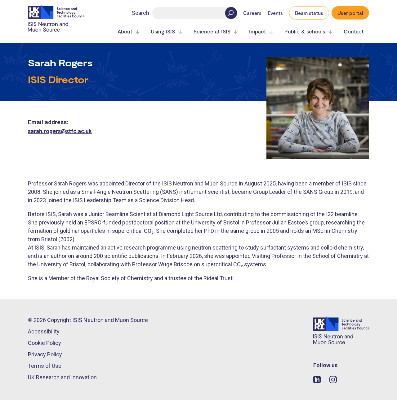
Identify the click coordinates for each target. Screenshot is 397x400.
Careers (252, 13)
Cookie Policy (44, 343)
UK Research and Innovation (62, 377)
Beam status (309, 13)
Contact (354, 31)
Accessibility (44, 331)
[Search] (231, 13)
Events (275, 13)
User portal (350, 13)
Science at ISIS (212, 31)
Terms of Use (44, 366)
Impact (257, 31)
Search (140, 13)
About (125, 31)
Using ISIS (163, 31)
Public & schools (304, 31)
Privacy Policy (45, 354)
